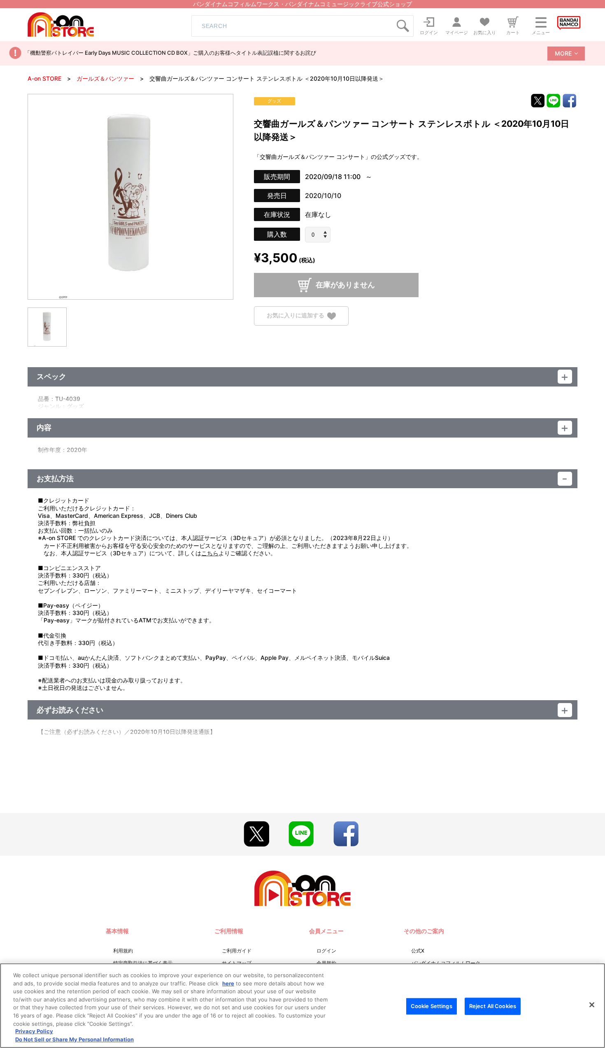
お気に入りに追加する (295, 315)
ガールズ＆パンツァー (105, 78)
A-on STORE (44, 78)
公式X (417, 951)
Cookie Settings (431, 1006)
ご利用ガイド (236, 951)
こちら (210, 553)
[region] (302, 1005)
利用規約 (123, 951)
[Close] (592, 1005)
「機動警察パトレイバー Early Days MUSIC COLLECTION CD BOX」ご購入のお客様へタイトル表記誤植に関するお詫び (170, 52)
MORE (563, 53)
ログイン (326, 951)
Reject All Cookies (492, 1006)
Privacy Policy (34, 1031)
